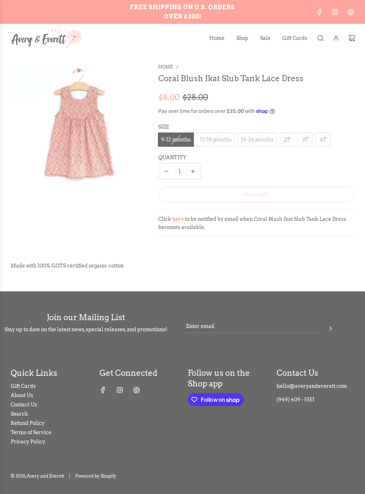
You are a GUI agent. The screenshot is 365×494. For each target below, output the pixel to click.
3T (305, 139)
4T (323, 139)
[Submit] (330, 327)
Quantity (172, 157)
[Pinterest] (351, 12)
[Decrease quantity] (166, 171)
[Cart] (352, 38)
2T (287, 139)
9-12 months (176, 139)
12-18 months (216, 139)
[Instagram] (335, 12)
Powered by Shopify (95, 476)
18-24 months (257, 139)
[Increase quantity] (193, 171)
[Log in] (336, 38)
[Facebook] (319, 12)
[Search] (320, 38)
